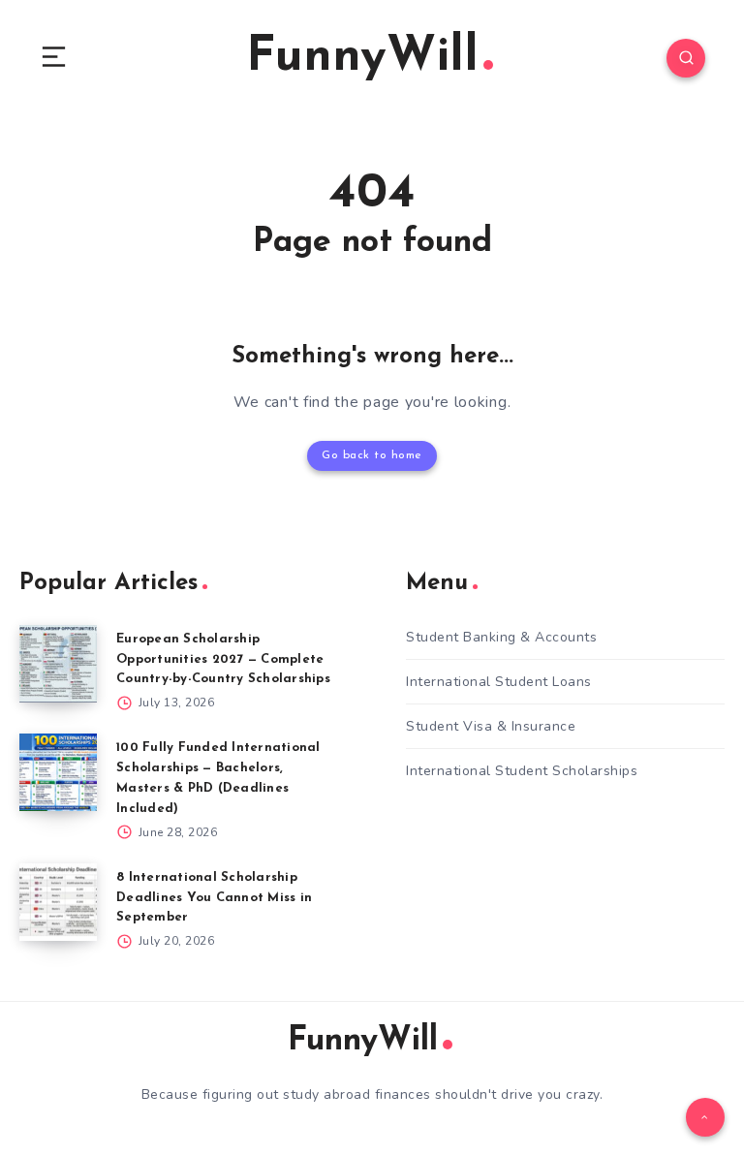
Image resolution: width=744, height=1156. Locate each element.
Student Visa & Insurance (490, 726)
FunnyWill (362, 57)
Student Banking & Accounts (501, 637)
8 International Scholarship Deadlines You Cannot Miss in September (214, 897)
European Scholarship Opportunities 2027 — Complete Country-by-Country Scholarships (223, 659)
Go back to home (372, 455)
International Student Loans (499, 681)
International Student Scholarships (521, 771)
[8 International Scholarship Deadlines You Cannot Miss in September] (58, 902)
